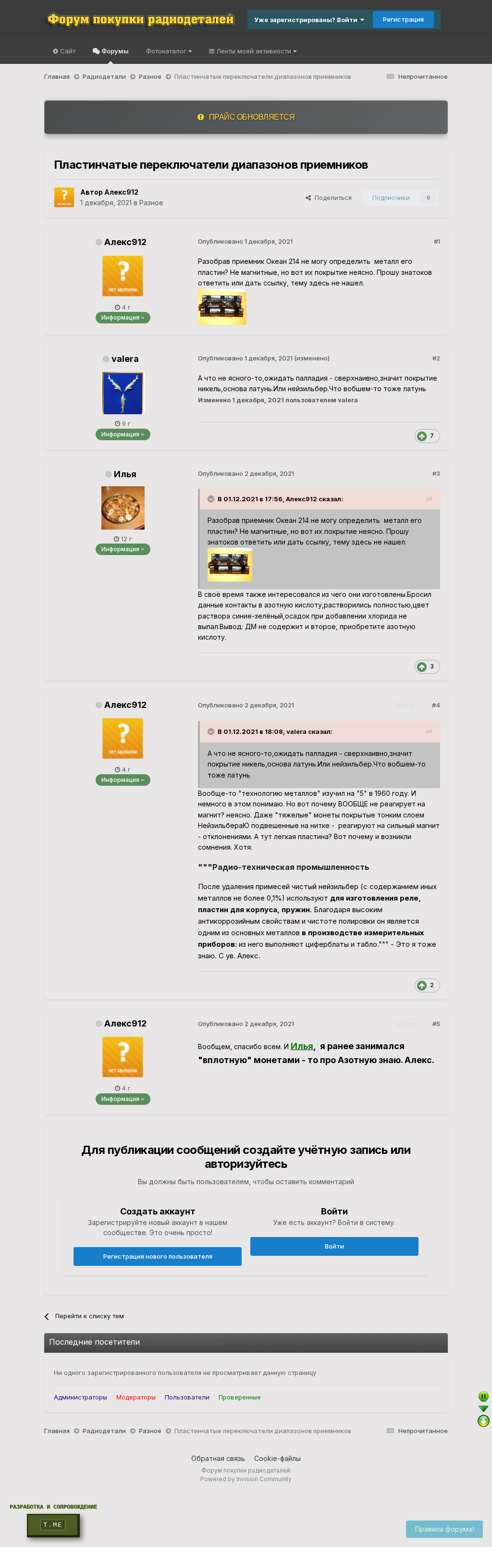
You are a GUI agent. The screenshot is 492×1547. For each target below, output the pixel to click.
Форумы (114, 51)
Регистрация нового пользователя (157, 1256)
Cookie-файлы (277, 1458)
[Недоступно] (230, 564)
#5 (436, 1023)
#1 (437, 241)
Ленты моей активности (253, 51)
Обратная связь (218, 1458)
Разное (151, 202)
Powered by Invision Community (246, 1479)
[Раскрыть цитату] (212, 499)
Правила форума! (444, 1529)
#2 (436, 358)
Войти (334, 1246)
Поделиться (331, 197)
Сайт (66, 51)
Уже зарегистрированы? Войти (307, 20)
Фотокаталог (167, 51)
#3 (436, 473)
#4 (436, 705)
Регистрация (403, 19)
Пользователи (187, 1397)
